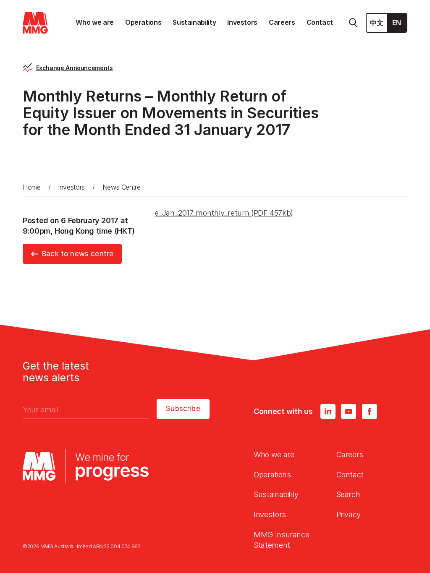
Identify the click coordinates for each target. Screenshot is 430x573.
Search (348, 494)
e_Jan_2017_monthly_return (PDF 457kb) (224, 212)
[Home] (35, 23)
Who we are (274, 454)
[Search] (353, 23)
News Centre (121, 187)
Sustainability (276, 494)
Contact (350, 474)
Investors (71, 187)
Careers (349, 454)
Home (32, 187)
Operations (272, 474)
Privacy (348, 514)
